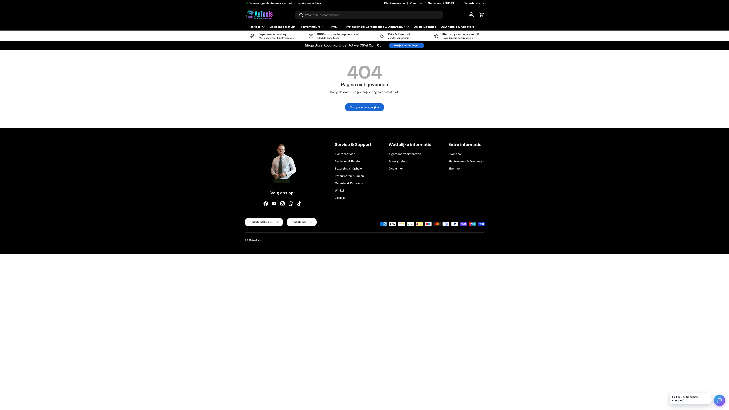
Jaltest (255, 27)
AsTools (257, 240)
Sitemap (454, 168)
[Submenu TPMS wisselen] (340, 26)
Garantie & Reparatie (349, 183)
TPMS (333, 27)
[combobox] (369, 15)
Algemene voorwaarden (405, 154)
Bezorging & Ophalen (349, 168)
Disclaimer (396, 168)
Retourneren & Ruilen (349, 176)
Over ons (416, 3)
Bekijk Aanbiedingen (406, 45)
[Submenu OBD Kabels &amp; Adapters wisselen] (477, 26)
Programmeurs (310, 27)
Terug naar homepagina (364, 107)
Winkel (339, 190)
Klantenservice (394, 3)
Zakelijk (340, 198)
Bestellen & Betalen (348, 161)
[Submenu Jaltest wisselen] (263, 26)
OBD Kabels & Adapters (457, 27)
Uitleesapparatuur (282, 27)
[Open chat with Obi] (719, 400)
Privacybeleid (398, 161)
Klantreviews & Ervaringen (466, 161)
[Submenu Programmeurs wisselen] (323, 26)
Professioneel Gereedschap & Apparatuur (375, 27)
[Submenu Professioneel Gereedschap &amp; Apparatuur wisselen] (407, 26)
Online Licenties (425, 27)
